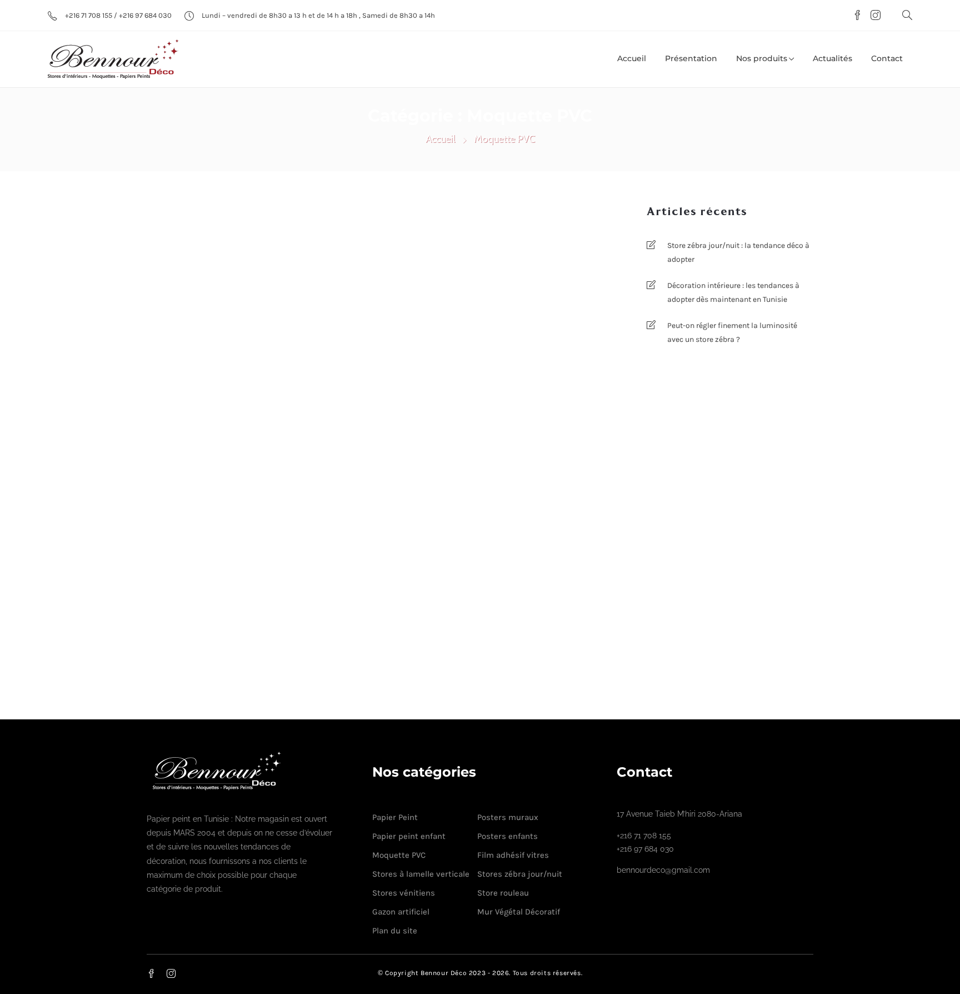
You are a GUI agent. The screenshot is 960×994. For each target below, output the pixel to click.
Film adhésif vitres (513, 855)
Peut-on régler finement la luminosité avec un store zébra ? (732, 332)
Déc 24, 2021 (583, 648)
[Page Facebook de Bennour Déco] (856, 16)
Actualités (832, 58)
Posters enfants (507, 836)
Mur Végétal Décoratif (518, 912)
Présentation (691, 58)
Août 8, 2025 (338, 504)
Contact (887, 58)
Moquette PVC (195, 504)
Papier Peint (395, 817)
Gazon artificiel (400, 912)
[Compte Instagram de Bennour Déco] (873, 16)
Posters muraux (507, 817)
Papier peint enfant (409, 836)
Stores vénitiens (403, 893)
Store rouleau (503, 893)
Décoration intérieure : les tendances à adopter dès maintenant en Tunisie (733, 292)
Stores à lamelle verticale (420, 874)
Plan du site (394, 931)
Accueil (631, 58)
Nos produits (761, 58)
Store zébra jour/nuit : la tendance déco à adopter (738, 252)
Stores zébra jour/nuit (519, 874)
